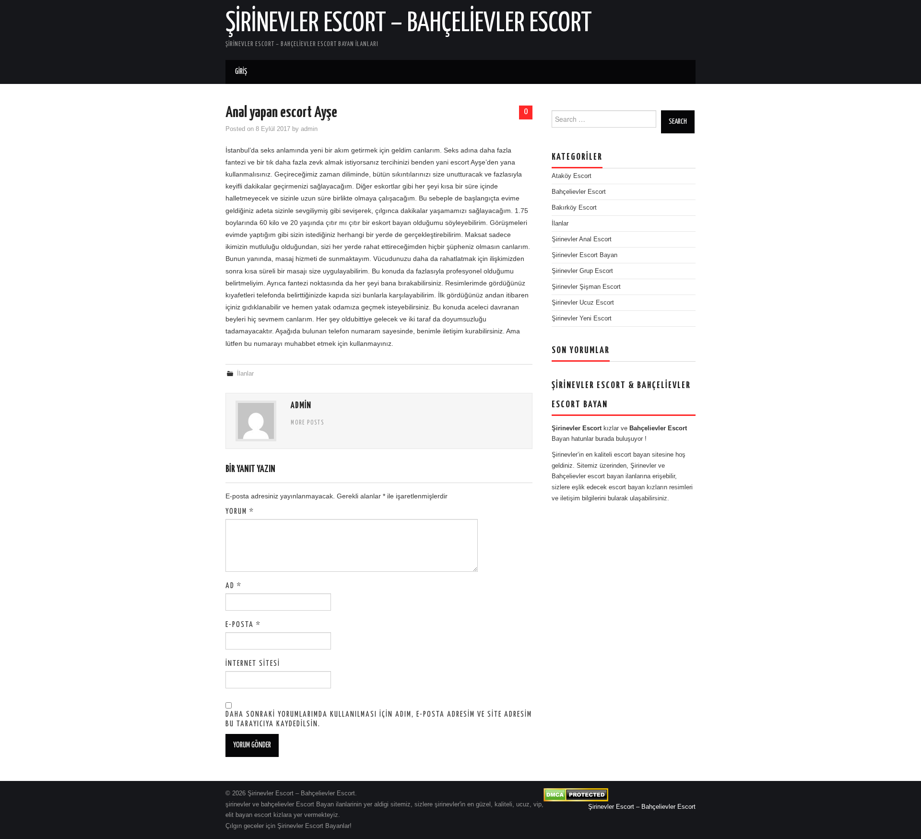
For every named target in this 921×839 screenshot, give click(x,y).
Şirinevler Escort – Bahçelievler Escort (408, 23)
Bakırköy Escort (574, 207)
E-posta (243, 624)
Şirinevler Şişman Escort (586, 287)
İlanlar (245, 373)
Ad (233, 586)
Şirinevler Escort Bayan (584, 255)
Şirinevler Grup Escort (582, 271)
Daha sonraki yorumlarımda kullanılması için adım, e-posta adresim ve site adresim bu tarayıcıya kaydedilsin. (378, 719)
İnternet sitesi (252, 663)
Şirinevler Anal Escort (582, 239)
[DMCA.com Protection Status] (575, 794)
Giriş (241, 71)
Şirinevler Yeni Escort (582, 318)
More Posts (307, 423)
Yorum (239, 511)
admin (309, 129)
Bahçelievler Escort (579, 192)
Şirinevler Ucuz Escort (583, 302)
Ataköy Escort (571, 176)
